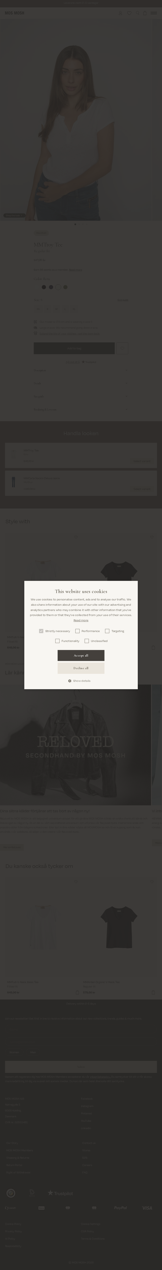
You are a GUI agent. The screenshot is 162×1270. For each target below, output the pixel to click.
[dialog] (81, 635)
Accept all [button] (81, 655)
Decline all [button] (80, 668)
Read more (81, 620)
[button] (81, 681)
